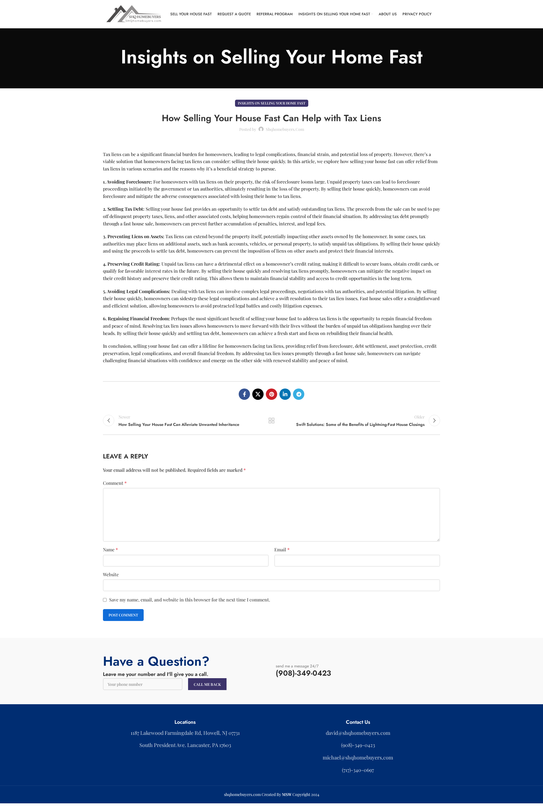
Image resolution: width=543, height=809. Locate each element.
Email (282, 549)
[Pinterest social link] (271, 394)
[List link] (358, 733)
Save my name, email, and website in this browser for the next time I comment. (189, 600)
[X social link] (258, 394)
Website (111, 574)
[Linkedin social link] (285, 394)
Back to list (271, 420)
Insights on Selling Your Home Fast (271, 103)
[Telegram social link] (298, 394)
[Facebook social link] (244, 394)
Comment (115, 483)
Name (110, 549)
